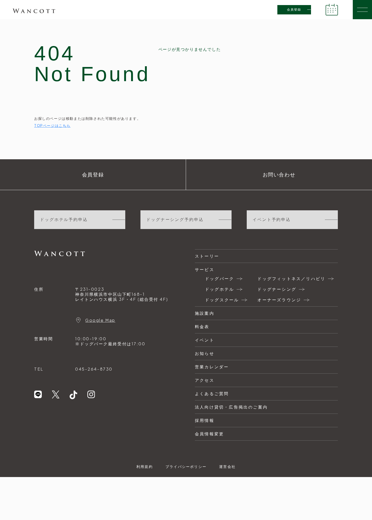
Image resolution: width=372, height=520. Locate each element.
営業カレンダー (212, 366)
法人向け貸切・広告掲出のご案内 (231, 407)
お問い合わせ (279, 174)
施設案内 (204, 313)
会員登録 (294, 9)
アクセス (204, 380)
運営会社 (227, 466)
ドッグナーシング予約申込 (175, 219)
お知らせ (204, 353)
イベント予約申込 (272, 219)
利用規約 (144, 466)
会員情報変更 (209, 433)
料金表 (202, 326)
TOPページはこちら (52, 125)
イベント (204, 340)
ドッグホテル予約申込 (64, 219)
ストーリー (207, 256)
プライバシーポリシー (186, 466)
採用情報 (204, 420)
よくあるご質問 (212, 393)
